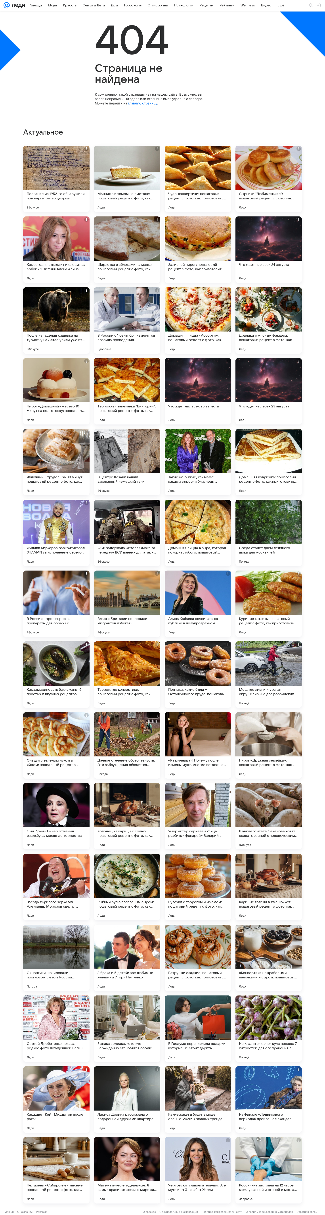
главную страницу (142, 103)
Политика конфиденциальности (221, 1211)
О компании (24, 1211)
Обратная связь (306, 1211)
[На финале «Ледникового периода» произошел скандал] (268, 1099)
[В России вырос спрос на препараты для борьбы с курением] (56, 604)
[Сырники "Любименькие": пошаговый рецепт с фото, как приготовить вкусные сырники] (268, 179)
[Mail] (7, 5)
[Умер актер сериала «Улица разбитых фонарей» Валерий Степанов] (198, 816)
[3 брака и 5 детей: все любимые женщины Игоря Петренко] (127, 958)
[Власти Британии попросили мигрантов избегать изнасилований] (127, 604)
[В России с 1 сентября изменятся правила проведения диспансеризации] (127, 320)
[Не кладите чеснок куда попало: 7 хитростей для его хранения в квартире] (268, 1028)
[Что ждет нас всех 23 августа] (268, 391)
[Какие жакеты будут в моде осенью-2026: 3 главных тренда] (198, 1099)
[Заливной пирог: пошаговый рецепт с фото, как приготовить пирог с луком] (198, 249)
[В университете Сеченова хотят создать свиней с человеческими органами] (268, 816)
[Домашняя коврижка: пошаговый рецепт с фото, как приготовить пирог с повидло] (268, 462)
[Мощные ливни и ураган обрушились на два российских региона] (268, 674)
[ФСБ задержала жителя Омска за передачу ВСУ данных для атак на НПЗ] (127, 533)
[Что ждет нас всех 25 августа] (198, 391)
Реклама (41, 1211)
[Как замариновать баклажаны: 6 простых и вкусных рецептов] (56, 674)
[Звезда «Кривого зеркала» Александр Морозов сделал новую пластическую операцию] (56, 887)
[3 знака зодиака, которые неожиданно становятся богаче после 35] (127, 1028)
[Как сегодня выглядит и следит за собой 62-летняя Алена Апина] (56, 249)
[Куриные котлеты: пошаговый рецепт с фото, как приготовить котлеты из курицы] (268, 604)
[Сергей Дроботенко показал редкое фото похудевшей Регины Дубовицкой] (56, 1028)
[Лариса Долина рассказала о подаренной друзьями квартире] (127, 1099)
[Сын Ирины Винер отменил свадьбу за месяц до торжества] (56, 816)
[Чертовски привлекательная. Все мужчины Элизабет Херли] (198, 1170)
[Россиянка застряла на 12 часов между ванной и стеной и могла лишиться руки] (268, 1170)
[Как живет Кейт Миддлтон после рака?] (56, 1099)
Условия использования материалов (269, 1211)
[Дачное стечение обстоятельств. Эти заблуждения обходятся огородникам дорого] (127, 745)
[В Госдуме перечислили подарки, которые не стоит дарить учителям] (198, 1028)
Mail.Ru (9, 1211)
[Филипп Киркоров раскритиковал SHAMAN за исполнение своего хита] (56, 533)
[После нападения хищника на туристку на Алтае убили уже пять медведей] (56, 320)
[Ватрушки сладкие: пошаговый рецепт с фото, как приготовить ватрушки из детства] (198, 958)
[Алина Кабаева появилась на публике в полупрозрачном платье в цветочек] (198, 604)
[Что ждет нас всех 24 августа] (268, 249)
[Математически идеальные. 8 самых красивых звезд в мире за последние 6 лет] (127, 1170)
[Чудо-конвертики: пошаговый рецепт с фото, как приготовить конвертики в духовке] (198, 179)
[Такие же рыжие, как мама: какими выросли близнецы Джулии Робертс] (198, 462)
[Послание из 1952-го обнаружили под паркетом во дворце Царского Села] (56, 179)
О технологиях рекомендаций (178, 1211)
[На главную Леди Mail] (17, 5)
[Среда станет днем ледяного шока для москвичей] (268, 533)
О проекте (149, 1211)
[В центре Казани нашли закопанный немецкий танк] (127, 462)
